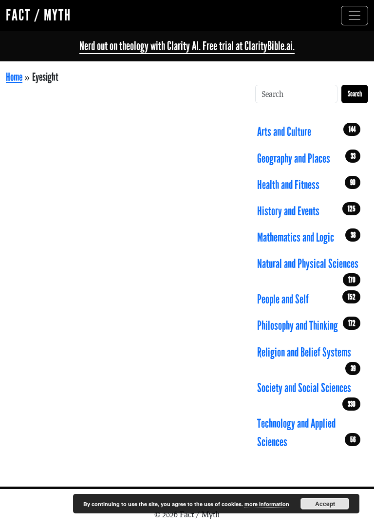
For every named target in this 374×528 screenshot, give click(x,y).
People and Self (306, 299)
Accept (325, 503)
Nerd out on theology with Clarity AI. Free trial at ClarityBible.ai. (187, 46)
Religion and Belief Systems (306, 355)
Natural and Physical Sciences (307, 266)
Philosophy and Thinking (306, 325)
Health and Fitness (306, 184)
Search (355, 93)
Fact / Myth (38, 15)
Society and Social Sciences (306, 390)
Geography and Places (306, 158)
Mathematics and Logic (306, 237)
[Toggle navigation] (354, 15)
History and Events (306, 211)
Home (14, 77)
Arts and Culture (306, 131)
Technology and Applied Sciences (306, 433)
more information (266, 504)
